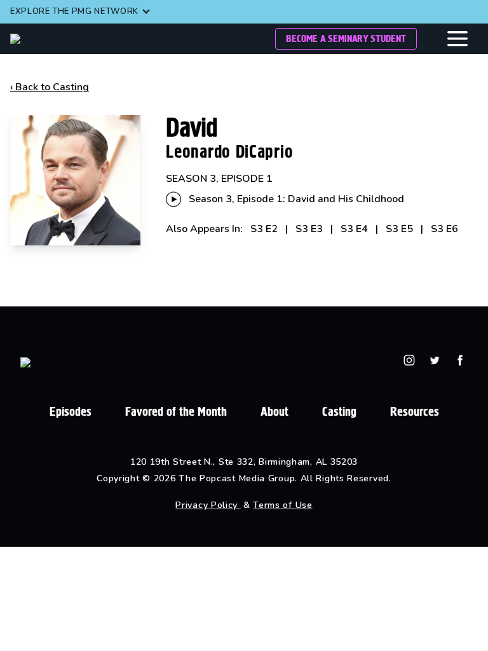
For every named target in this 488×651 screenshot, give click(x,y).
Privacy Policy (208, 505)
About (274, 412)
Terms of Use (282, 505)
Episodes (71, 412)
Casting (339, 412)
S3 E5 (399, 229)
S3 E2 (264, 229)
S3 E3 (309, 229)
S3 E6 (444, 229)
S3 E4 (354, 229)
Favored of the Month (176, 412)
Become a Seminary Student (346, 38)
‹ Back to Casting (49, 87)
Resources (414, 412)
